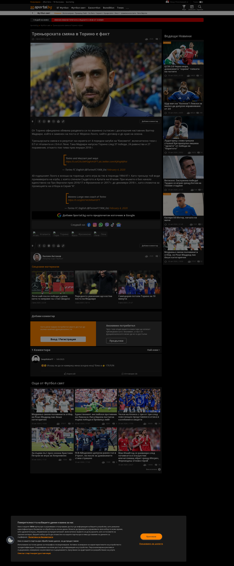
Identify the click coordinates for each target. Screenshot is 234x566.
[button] (10, 540)
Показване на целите (151, 543)
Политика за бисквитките (40, 537)
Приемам (151, 536)
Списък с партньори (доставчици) (34, 553)
